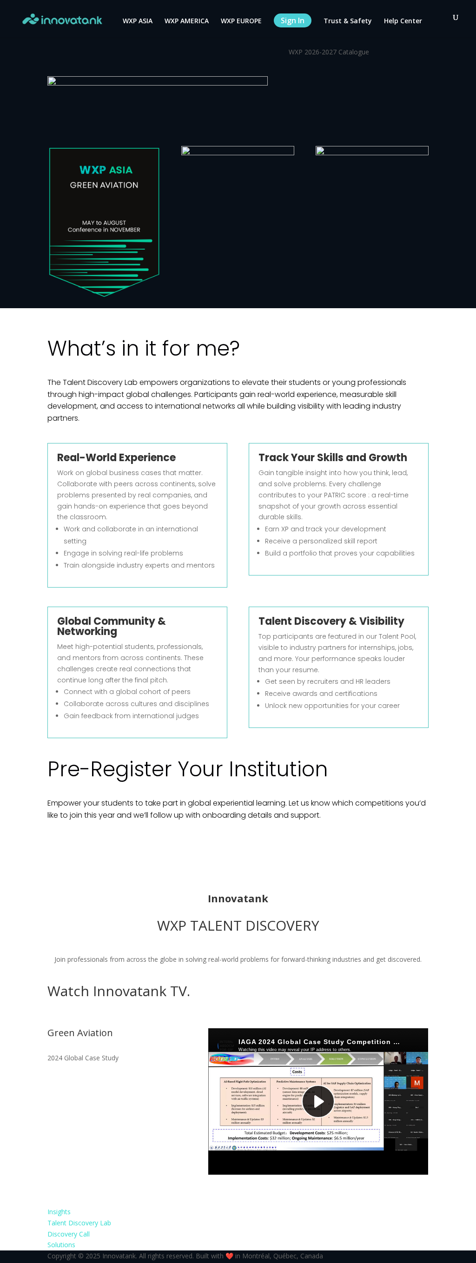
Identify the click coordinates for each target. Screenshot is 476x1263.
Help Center (403, 21)
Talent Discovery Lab (79, 1222)
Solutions (61, 1244)
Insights (59, 1211)
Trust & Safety (348, 21)
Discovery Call (68, 1234)
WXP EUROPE (241, 21)
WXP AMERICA (187, 21)
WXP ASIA (137, 21)
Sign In (292, 20)
